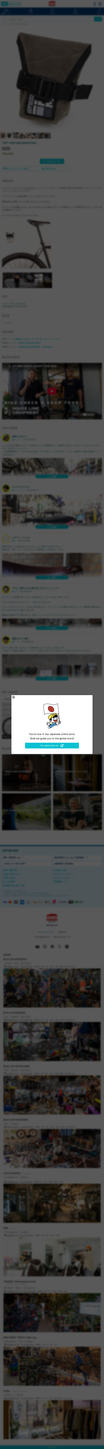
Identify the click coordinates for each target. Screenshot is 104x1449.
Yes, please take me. (49, 745)
